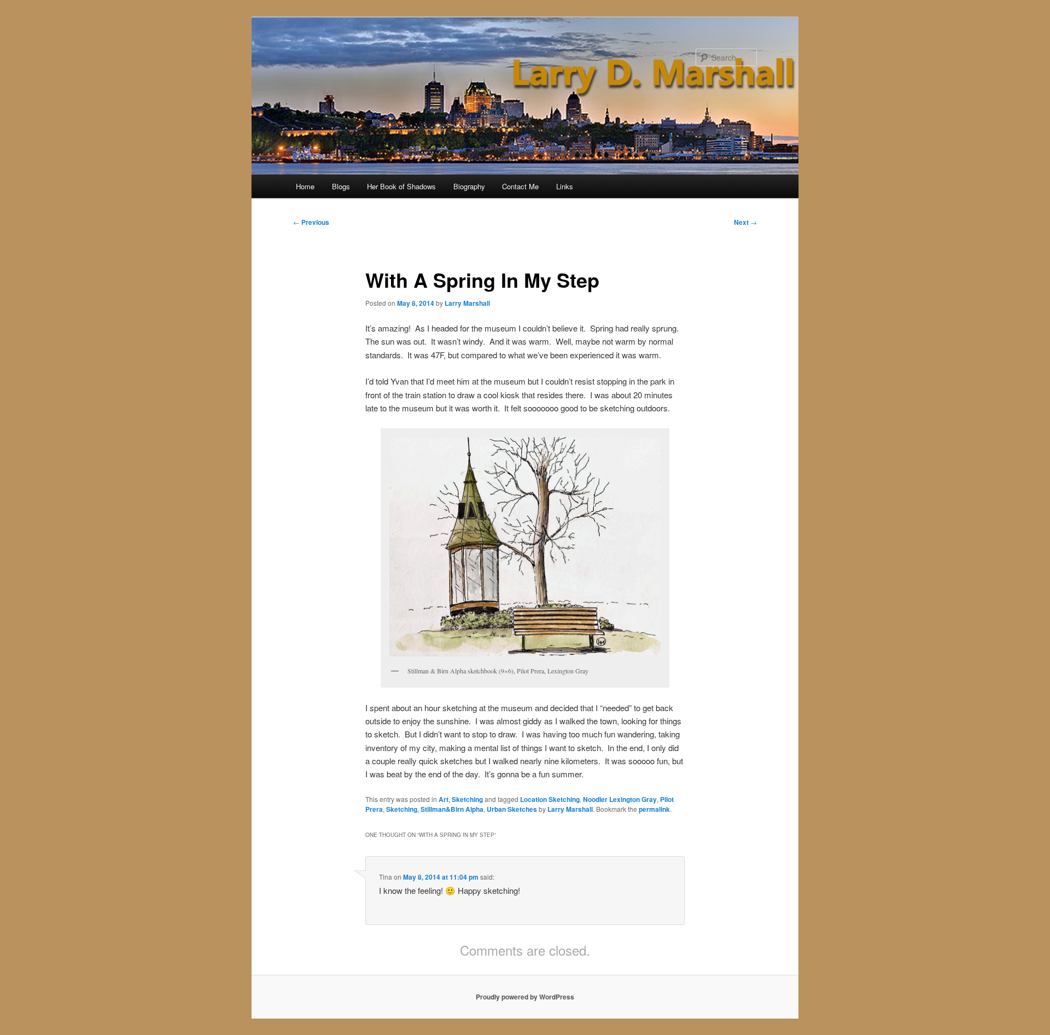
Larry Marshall (467, 303)
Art (443, 799)
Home (305, 186)
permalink (654, 809)
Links (564, 186)
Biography (469, 186)
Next (745, 222)
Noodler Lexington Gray (620, 799)
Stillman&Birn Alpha (452, 809)
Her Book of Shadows (401, 186)
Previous (311, 222)
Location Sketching (550, 799)
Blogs (341, 186)
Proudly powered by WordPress (525, 997)
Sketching (467, 799)
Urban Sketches (512, 809)
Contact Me (520, 186)
